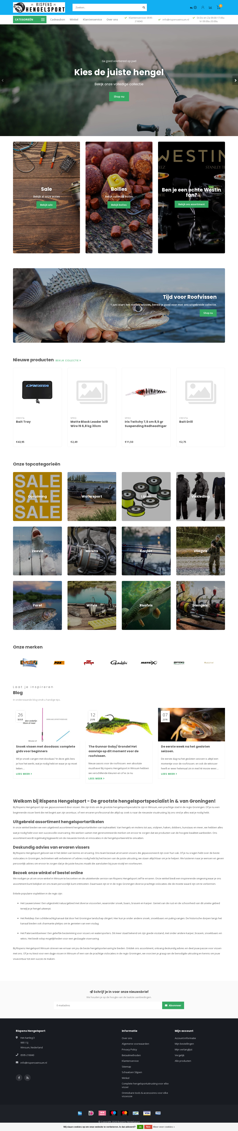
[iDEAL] (91, 1113)
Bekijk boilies (119, 204)
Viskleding (182, 473)
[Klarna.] (102, 1113)
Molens (71, 528)
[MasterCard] (124, 1113)
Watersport (73, 473)
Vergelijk (179, 1055)
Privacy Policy (129, 1049)
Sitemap (126, 1066)
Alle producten (183, 1060)
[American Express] (80, 1113)
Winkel (74, 19)
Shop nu (119, 96)
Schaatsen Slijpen (132, 1072)
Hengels (181, 582)
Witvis (70, 582)
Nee (148, 1127)
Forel (16, 582)
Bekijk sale (46, 204)
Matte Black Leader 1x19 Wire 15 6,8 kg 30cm (89, 424)
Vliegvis (180, 528)
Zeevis (17, 528)
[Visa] (147, 1113)
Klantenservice (92, 19)
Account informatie (185, 1038)
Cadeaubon (57, 19)
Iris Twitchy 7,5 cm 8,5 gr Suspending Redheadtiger (146, 424)
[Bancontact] (135, 1113)
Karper (126, 528)
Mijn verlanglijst (183, 1049)
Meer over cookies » (164, 1127)
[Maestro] (113, 1113)
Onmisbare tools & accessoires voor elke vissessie (145, 1094)
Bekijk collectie (68, 360)
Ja (140, 1127)
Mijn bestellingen (184, 1043)
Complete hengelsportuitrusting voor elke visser (145, 1085)
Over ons (112, 19)
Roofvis (126, 582)
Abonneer (174, 1005)
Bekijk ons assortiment (191, 204)
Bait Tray (23, 422)
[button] (3, 80)
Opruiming (19, 473)
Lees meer (23, 773)
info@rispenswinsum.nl (33, 1062)
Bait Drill (186, 422)
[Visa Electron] (158, 1113)
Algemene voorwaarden (135, 1043)
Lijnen (125, 473)
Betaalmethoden (131, 1055)
